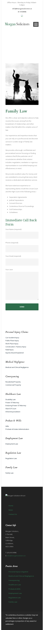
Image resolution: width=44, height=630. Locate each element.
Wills (7, 426)
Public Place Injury (12, 340)
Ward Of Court (11, 408)
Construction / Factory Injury (16, 347)
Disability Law (11, 399)
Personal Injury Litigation (18, 572)
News (11, 510)
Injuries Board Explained (15, 353)
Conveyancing (14, 580)
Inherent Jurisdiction (13, 412)
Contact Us (13, 514)
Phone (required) (12, 243)
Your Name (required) (13, 229)
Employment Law (12, 444)
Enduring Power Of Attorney (16, 405)
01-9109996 (22, 12)
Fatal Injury (10, 350)
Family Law (9, 473)
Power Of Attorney (12, 402)
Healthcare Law (15, 585)
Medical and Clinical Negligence (17, 367)
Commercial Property (13, 385)
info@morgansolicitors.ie (22, 9)
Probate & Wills (14, 589)
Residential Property (13, 382)
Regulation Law (11, 458)
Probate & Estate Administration (17, 429)
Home (11, 505)
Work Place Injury (12, 343)
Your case (9, 269)
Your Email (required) (13, 256)
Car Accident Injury (12, 337)
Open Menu (35, 24)
